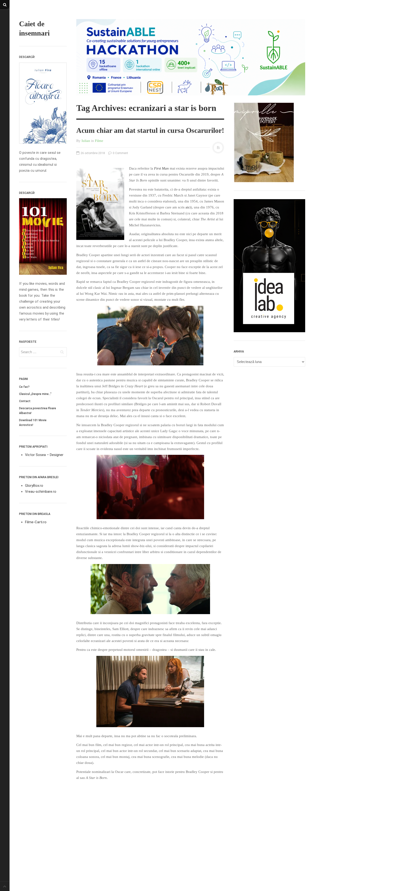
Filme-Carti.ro (35, 522)
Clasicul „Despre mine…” (35, 394)
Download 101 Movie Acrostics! (32, 423)
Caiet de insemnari (34, 28)
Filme (99, 141)
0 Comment (120, 153)
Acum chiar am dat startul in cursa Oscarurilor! (150, 130)
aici (188, 207)
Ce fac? (24, 387)
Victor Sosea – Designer (44, 455)
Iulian (86, 141)
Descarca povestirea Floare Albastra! (37, 411)
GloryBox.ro (34, 485)
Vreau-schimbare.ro (40, 491)
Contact (25, 401)
